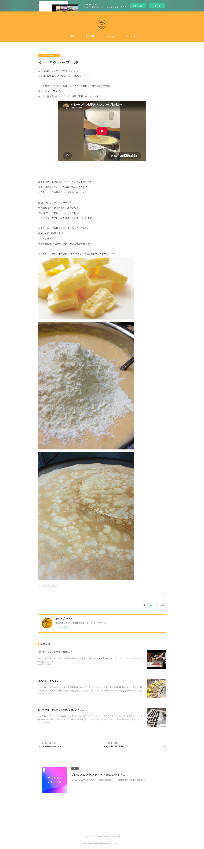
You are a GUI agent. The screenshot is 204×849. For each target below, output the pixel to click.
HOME (71, 36)
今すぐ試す (137, 5)
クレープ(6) (42, 586)
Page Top (102, 823)
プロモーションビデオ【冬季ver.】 (55, 652)
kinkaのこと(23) (53, 586)
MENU (90, 36)
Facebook (111, 36)
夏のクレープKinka (48, 680)
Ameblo (132, 36)
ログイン (157, 5)
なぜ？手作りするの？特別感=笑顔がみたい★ (61, 709)
